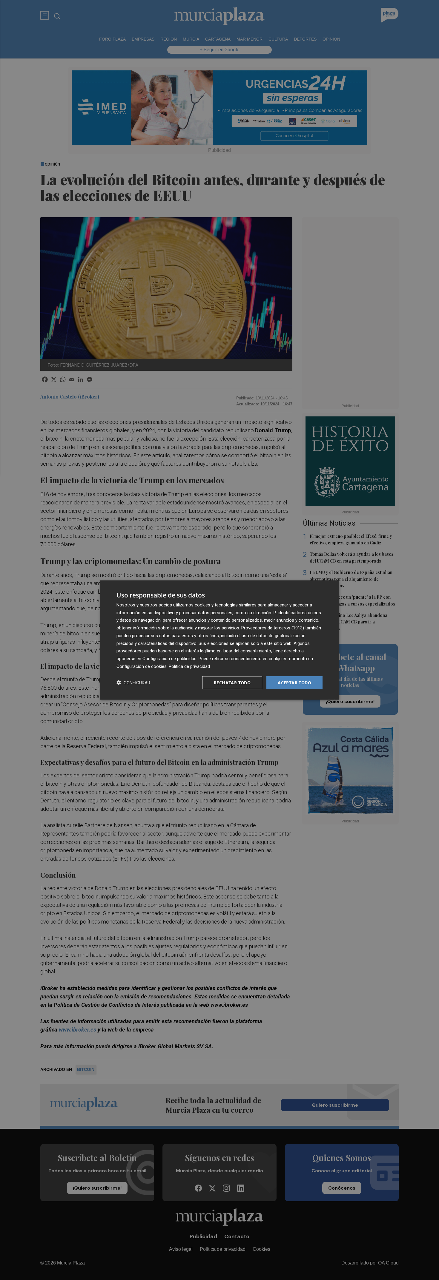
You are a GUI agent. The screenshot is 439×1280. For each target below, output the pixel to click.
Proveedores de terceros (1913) (272, 628)
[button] (133, 682)
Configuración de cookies (141, 666)
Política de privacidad (189, 666)
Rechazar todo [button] (232, 682)
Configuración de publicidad (169, 658)
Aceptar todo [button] (294, 682)
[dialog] (219, 640)
